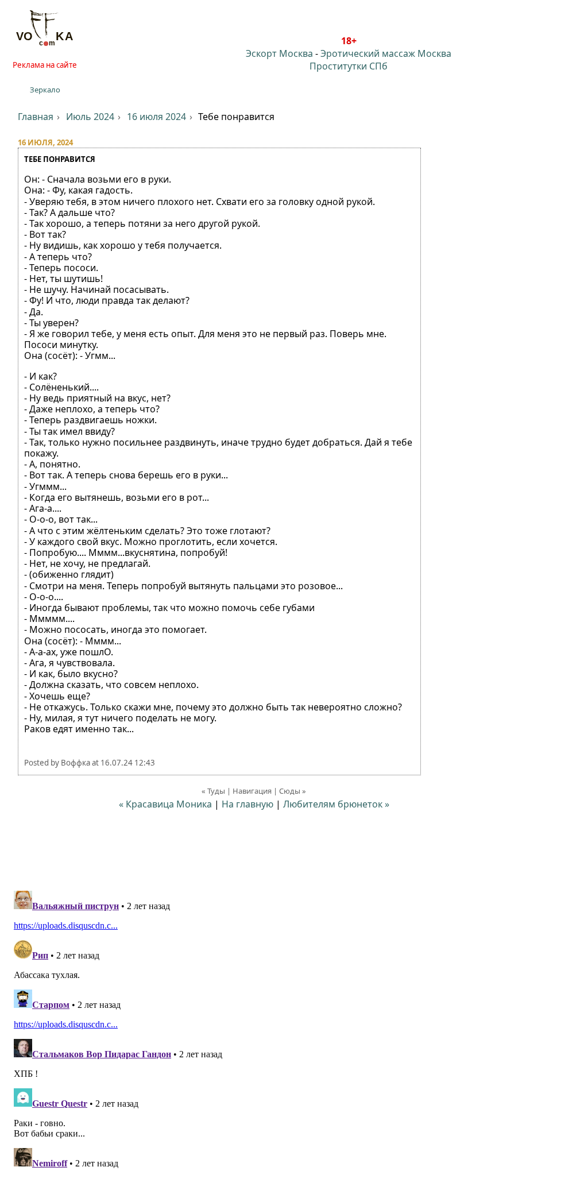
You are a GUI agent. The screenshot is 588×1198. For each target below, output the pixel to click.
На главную (247, 804)
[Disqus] (294, 1029)
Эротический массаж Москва (385, 53)
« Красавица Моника (165, 804)
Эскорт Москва (279, 53)
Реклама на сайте (45, 65)
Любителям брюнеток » (336, 804)
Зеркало (45, 89)
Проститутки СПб (349, 66)
